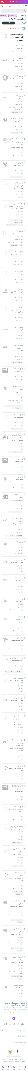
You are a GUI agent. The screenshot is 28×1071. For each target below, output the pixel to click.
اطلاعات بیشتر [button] (15, 1013)
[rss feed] (22, 1023)
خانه (25, 1069)
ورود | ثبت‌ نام (5, 6)
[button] (22, 15)
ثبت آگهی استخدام (8, 23)
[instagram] (5, 1023)
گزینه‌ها (19, 1069)
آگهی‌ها (14, 1069)
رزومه (8, 1069)
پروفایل (3, 1069)
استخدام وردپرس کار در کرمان (17, 19)
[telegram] (14, 1023)
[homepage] (14, 1018)
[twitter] (9, 1023)
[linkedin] (18, 1023)
